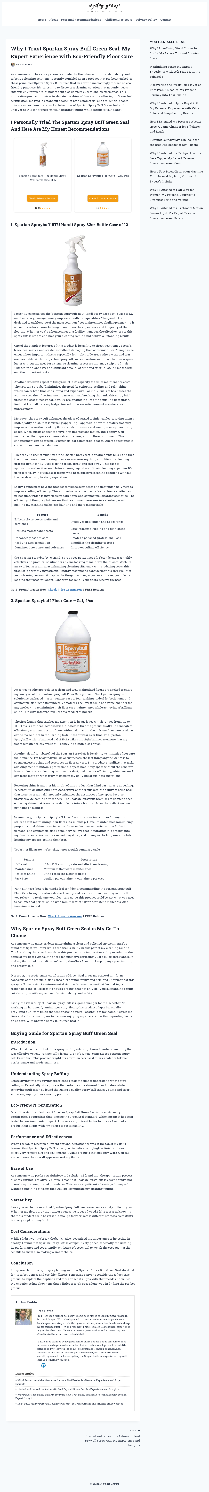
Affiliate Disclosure (118, 19)
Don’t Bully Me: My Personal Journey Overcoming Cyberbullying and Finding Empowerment (70, 1403)
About (53, 19)
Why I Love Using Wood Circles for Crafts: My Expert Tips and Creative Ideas (174, 53)
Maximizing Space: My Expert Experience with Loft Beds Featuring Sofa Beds (175, 71)
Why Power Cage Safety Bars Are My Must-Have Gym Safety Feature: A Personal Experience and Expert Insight (71, 1396)
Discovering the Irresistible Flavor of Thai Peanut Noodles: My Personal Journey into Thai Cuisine (175, 90)
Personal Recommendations (81, 19)
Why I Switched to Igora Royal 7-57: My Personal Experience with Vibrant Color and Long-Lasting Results (176, 108)
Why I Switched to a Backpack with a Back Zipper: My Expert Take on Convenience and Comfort (176, 158)
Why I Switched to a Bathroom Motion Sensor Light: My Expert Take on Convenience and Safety (176, 213)
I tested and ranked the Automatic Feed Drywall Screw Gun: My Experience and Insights (68, 1389)
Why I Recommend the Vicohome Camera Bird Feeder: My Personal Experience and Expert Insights (69, 1382)
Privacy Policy (146, 19)
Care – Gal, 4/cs (78, 600)
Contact (165, 19)
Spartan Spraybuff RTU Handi (44, 224)
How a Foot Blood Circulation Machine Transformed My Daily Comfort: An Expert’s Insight (176, 176)
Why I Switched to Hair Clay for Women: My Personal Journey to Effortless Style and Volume (172, 195)
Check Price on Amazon (42, 198)
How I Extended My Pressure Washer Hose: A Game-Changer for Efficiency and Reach (175, 126)
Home (42, 19)
